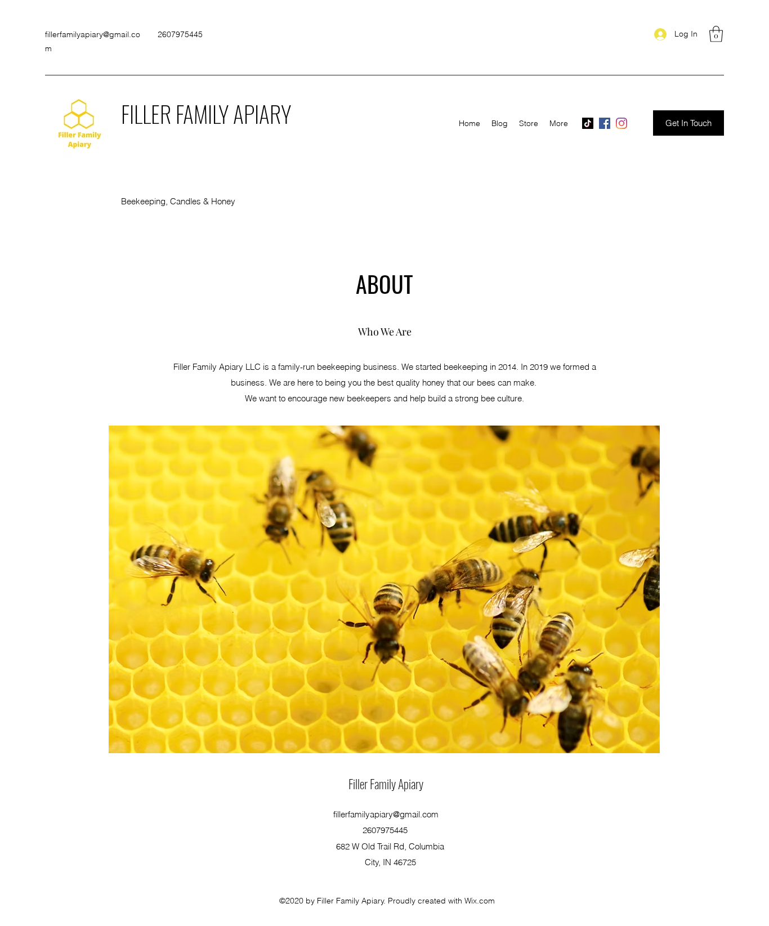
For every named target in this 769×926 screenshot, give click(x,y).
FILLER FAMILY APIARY (206, 114)
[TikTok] (587, 123)
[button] (716, 34)
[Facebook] (604, 123)
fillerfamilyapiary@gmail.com (386, 814)
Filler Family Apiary (385, 784)
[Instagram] (621, 123)
